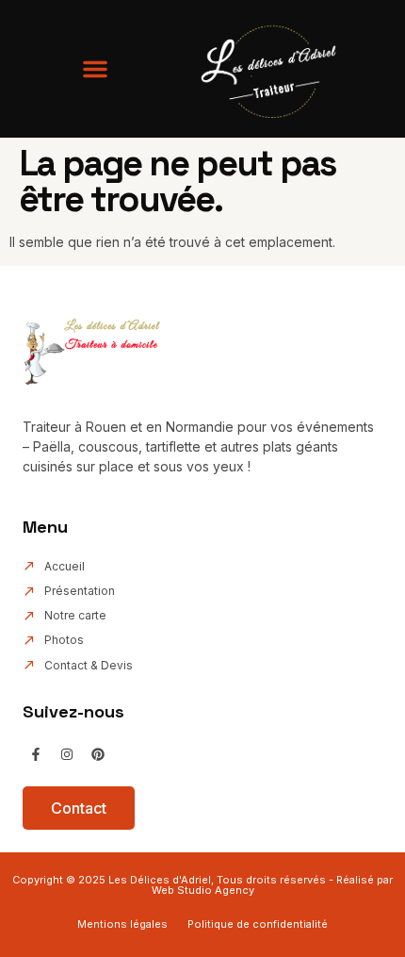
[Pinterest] (98, 754)
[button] (95, 69)
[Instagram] (67, 754)
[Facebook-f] (36, 754)
